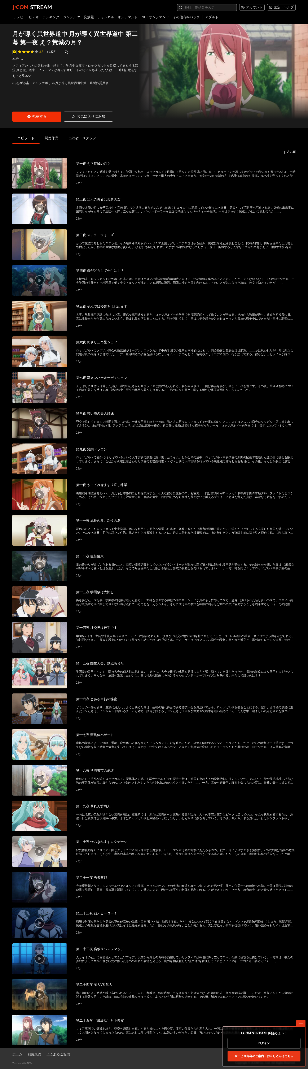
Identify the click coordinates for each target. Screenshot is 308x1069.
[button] (36, 117)
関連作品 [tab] (51, 138)
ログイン (264, 1043)
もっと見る (20, 76)
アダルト (212, 17)
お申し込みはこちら (264, 1056)
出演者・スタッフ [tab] (82, 138)
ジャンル (69, 17)
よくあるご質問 (58, 1054)
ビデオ (34, 17)
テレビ (18, 17)
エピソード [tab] (26, 138)
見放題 (89, 17)
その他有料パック (186, 17)
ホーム (17, 1054)
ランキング (51, 17)
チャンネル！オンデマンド (117, 17)
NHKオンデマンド (155, 17)
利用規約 (34, 1054)
